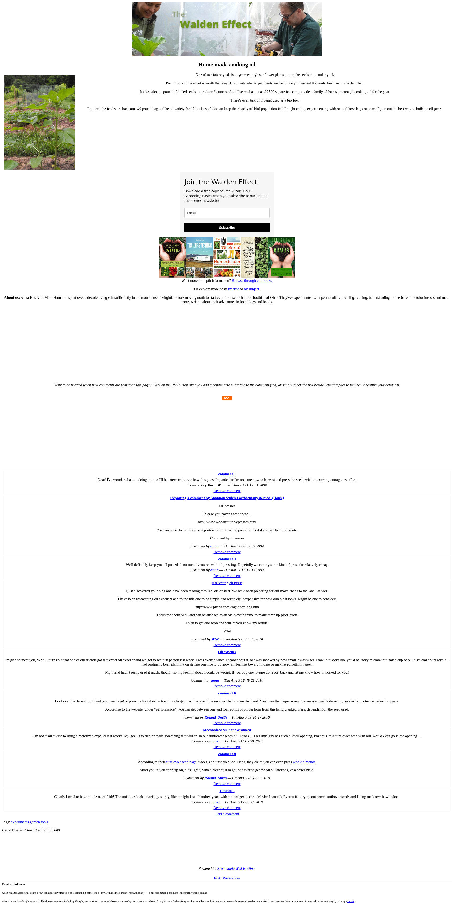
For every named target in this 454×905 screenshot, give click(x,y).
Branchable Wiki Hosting (236, 868)
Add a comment (227, 814)
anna (214, 546)
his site (350, 901)
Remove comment (227, 491)
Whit (215, 639)
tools (44, 822)
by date (233, 289)
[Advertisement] (227, 341)
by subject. (252, 289)
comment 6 (227, 693)
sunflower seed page (181, 762)
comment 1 (227, 474)
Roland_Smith (216, 717)
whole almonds (304, 762)
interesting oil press (227, 583)
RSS (227, 398)
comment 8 (227, 754)
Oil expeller (227, 652)
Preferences (231, 878)
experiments (20, 822)
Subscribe (227, 227)
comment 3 (227, 559)
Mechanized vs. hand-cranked (227, 730)
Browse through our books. (252, 280)
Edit (217, 878)
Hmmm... (227, 791)
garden (35, 822)
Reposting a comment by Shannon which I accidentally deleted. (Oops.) (227, 498)
